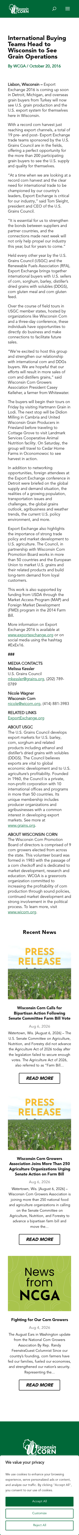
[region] (39, 1495)
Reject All (39, 1525)
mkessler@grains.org (26, 679)
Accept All (39, 1501)
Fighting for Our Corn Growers (39, 1320)
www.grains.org (21, 826)
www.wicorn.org (22, 912)
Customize (39, 1513)
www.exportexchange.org (30, 635)
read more (39, 1078)
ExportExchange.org (26, 718)
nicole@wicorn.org (24, 704)
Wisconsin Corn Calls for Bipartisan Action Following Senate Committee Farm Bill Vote (39, 1013)
